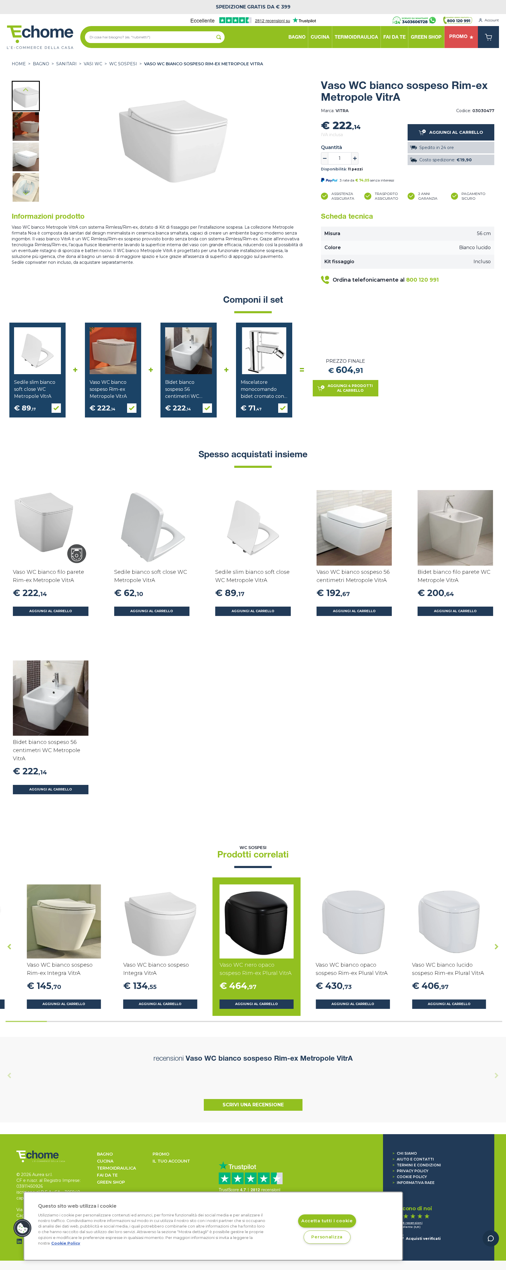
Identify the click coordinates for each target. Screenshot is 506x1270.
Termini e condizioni (416, 1165)
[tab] (26, 1021)
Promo (161, 1154)
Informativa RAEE (413, 1182)
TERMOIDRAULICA (116, 1168)
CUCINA (105, 1161)
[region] (213, 1226)
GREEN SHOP (111, 1182)
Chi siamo (404, 1153)
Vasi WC (93, 63)
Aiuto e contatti (413, 1159)
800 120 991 (422, 280)
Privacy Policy (410, 1171)
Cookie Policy (409, 1177)
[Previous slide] (9, 1075)
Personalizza (327, 1237)
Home (19, 63)
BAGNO (41, 63)
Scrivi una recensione (253, 1105)
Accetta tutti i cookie (327, 1220)
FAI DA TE (107, 1175)
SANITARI (66, 63)
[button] (26, 96)
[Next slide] (25, 193)
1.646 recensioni (409, 1222)
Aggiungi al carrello (50, 611)
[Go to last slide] (25, 90)
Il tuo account (171, 1161)
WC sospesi (123, 63)
